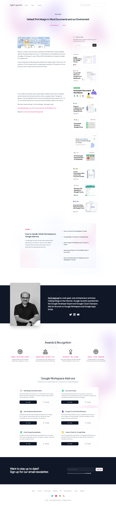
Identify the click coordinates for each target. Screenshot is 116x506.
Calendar (55, 491)
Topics (32, 5)
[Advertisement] (42, 80)
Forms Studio (47, 491)
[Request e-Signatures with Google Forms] (85, 108)
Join (94, 45)
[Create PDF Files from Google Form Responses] (85, 76)
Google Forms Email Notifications (75, 411)
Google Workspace (72, 306)
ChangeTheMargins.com (25, 108)
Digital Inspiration (56, 500)
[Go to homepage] (16, 5)
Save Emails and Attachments (33, 411)
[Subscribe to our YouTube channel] (56, 496)
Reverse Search (68, 491)
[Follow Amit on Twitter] (70, 314)
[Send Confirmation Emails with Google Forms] (85, 59)
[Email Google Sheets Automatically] (85, 157)
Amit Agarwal (53, 298)
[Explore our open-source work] (60, 496)
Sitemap (82, 491)
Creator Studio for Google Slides (75, 432)
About (26, 5)
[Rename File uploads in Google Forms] (85, 190)
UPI (61, 491)
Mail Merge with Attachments (33, 391)
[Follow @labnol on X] (52, 496)
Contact (39, 5)
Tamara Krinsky (39, 108)
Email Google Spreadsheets (32, 432)
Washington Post (51, 108)
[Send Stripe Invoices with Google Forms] (85, 206)
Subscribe (99, 469)
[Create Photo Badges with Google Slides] (85, 174)
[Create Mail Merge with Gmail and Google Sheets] (85, 141)
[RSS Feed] (64, 496)
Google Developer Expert (62, 304)
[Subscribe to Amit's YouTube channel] (78, 314)
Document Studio (70, 391)
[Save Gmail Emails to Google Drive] (85, 125)
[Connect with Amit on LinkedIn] (74, 314)
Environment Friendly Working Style (33, 112)
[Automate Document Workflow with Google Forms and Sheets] (85, 92)
